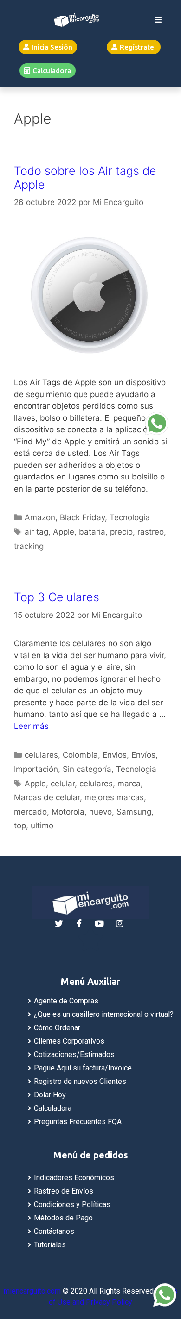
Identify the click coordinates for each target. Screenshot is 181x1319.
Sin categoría (87, 769)
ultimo (42, 825)
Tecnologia (130, 517)
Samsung (133, 811)
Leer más (31, 726)
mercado (30, 811)
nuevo (100, 811)
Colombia (80, 754)
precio (121, 531)
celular (63, 783)
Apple (63, 531)
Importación (36, 769)
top (20, 825)
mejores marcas (114, 797)
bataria (92, 531)
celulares (41, 754)
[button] (48, 47)
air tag (36, 531)
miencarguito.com (32, 1291)
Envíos (143, 754)
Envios (115, 754)
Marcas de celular (47, 797)
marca (129, 783)
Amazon (40, 517)
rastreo (150, 531)
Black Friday (82, 517)
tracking (29, 546)
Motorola (68, 811)
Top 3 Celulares (56, 597)
